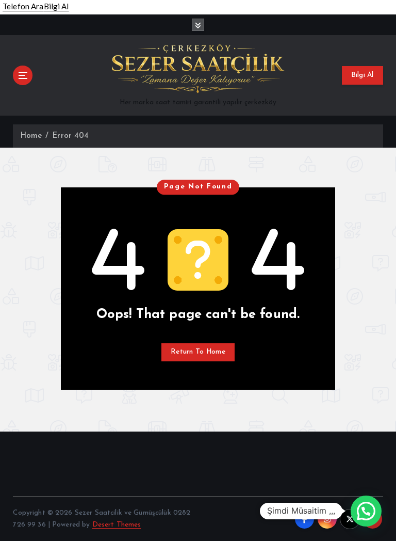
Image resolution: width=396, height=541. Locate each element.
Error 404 (70, 136)
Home (31, 136)
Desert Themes (116, 524)
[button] (366, 511)
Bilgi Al (362, 75)
